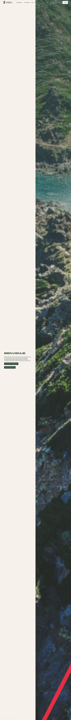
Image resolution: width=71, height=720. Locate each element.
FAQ (32, 2)
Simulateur (27, 2)
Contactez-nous (10, 367)
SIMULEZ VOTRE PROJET (11, 363)
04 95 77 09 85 (56, 2)
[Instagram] (34, 2)
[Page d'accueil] (7, 2)
